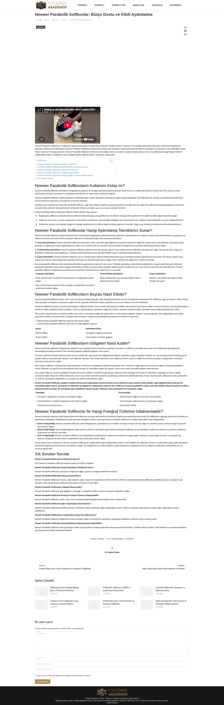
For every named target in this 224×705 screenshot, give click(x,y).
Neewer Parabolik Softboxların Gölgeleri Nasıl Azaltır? (58, 173)
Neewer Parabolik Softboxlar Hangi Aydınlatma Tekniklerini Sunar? (63, 167)
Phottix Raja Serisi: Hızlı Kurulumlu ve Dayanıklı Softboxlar (118, 602)
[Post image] (41, 591)
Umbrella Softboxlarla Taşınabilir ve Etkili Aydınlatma (170, 589)
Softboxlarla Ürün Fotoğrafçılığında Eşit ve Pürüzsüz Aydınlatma (64, 589)
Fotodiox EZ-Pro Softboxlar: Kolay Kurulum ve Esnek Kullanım (64, 602)
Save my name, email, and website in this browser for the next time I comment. (64, 676)
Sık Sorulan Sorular (45, 178)
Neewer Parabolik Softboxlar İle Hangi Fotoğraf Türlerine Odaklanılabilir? (65, 175)
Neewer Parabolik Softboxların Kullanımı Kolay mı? (57, 164)
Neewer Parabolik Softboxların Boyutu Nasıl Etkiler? (58, 170)
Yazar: (115, 539)
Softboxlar (40, 27)
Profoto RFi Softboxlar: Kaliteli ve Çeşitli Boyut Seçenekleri (116, 589)
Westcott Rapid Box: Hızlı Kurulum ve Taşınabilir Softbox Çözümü (171, 602)
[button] (110, 161)
